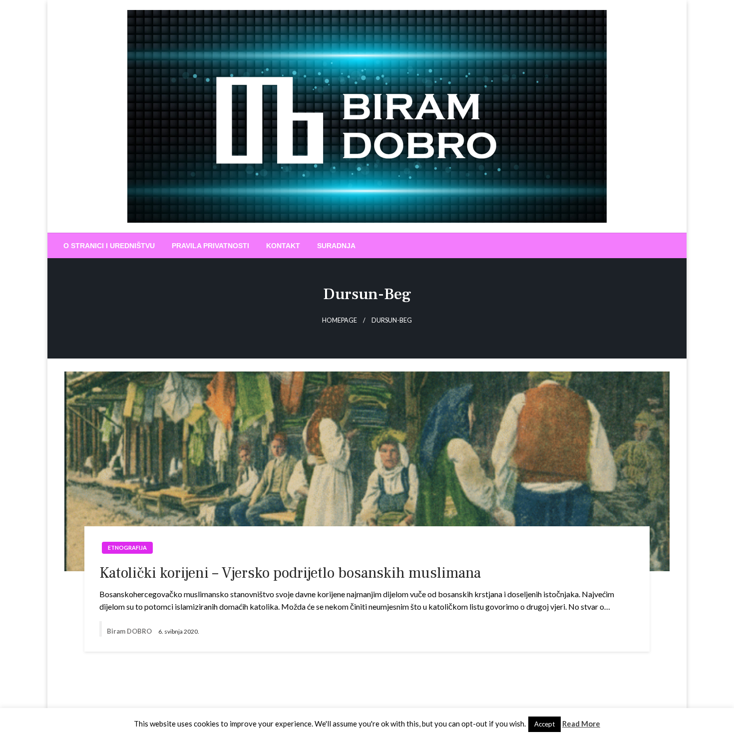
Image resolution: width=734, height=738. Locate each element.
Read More (581, 723)
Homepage (339, 320)
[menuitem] (109, 245)
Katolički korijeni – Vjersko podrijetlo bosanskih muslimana (290, 573)
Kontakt (283, 246)
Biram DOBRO (130, 631)
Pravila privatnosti (210, 246)
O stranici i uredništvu (109, 246)
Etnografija (127, 547)
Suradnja (336, 246)
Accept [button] (544, 724)
